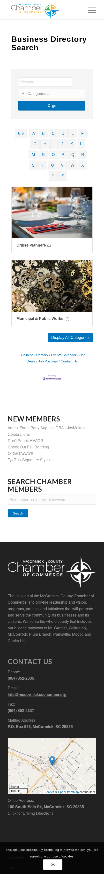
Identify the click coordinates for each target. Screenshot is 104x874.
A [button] (33, 133)
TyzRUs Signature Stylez (29, 460)
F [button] (82, 133)
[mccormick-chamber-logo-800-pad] (43, 9)
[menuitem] (89, 9)
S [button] (33, 165)
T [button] (43, 165)
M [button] (33, 155)
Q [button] (72, 155)
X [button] (82, 165)
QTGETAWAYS (20, 453)
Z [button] (62, 176)
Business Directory (34, 355)
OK (53, 864)
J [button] (62, 144)
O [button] (53, 155)
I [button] (53, 144)
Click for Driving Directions (30, 813)
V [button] (62, 165)
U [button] (52, 165)
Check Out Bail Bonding (28, 447)
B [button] (43, 133)
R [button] (82, 155)
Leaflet (49, 792)
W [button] (72, 165)
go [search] (54, 105)
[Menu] (89, 9)
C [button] (53, 133)
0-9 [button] (21, 133)
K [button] (71, 144)
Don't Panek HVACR (25, 440)
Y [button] (53, 176)
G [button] (35, 144)
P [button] (63, 155)
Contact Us (69, 361)
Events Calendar (63, 355)
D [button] (63, 133)
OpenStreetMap (68, 792)
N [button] (43, 155)
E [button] (73, 133)
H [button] (45, 144)
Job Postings (48, 361)
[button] (70, 337)
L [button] (81, 144)
